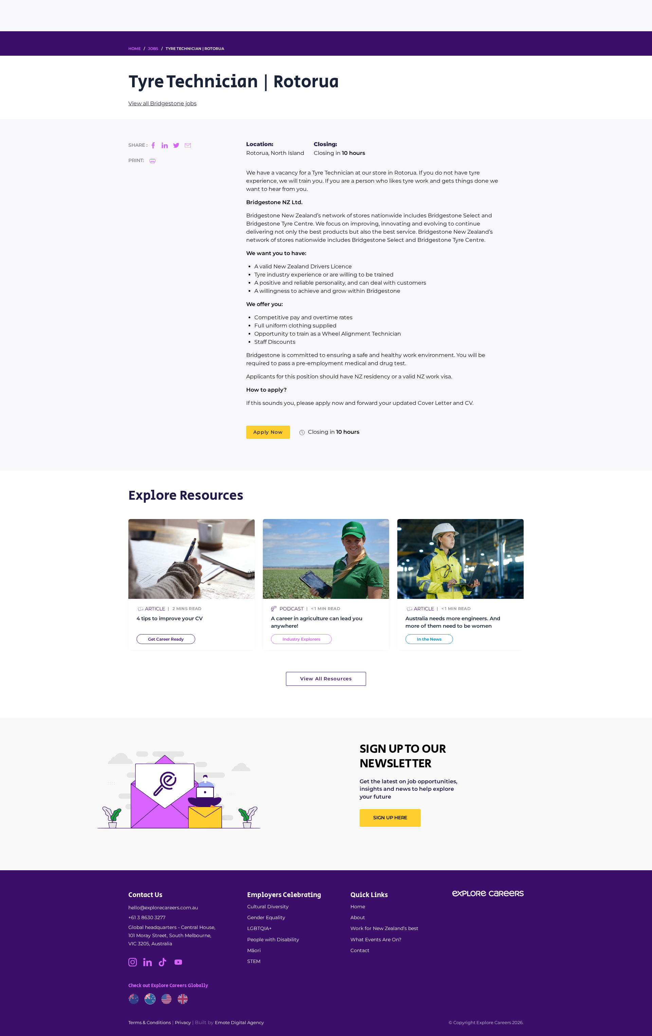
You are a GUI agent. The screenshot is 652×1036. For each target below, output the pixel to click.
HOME (134, 48)
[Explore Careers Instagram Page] (135, 965)
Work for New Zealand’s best (384, 928)
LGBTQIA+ (259, 928)
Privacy (183, 1022)
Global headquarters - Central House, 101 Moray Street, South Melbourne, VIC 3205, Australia (171, 935)
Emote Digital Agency (239, 1022)
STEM (253, 961)
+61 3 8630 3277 (146, 917)
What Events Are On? (375, 939)
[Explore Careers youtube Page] (180, 965)
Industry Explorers (301, 639)
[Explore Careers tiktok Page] (165, 965)
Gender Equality (266, 917)
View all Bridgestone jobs (162, 103)
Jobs (153, 48)
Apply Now (268, 432)
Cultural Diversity (268, 907)
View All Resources (326, 679)
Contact (359, 950)
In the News (429, 639)
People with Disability (273, 939)
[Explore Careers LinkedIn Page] (150, 965)
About (357, 917)
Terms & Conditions (149, 1022)
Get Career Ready (166, 639)
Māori (254, 950)
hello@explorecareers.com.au (163, 908)
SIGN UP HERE (390, 818)
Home (357, 907)
